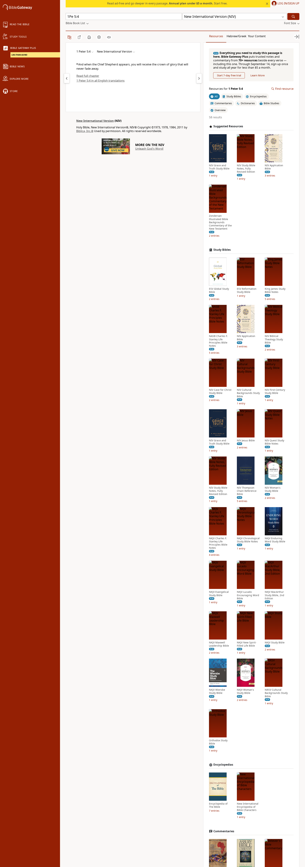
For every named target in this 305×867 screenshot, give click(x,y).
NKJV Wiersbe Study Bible (217, 691)
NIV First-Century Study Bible (275, 391)
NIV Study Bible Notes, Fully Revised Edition (246, 168)
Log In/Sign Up (288, 3)
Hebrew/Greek (236, 36)
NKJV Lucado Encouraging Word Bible (248, 595)
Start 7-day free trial (229, 75)
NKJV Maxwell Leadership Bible (219, 644)
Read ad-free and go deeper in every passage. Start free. (167, 3)
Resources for (226, 89)
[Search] (293, 16)
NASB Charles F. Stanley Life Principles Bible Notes (218, 340)
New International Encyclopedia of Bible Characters (247, 807)
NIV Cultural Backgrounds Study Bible (248, 393)
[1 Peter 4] (67, 78)
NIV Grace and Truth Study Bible (219, 167)
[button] (284, 3)
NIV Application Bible (274, 167)
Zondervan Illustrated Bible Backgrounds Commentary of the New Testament (220, 222)
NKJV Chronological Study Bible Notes (248, 540)
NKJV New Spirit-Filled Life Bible (246, 644)
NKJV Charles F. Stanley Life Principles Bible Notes (218, 543)
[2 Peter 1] (199, 78)
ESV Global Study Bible (219, 290)
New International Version (95, 121)
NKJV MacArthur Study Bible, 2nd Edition (274, 595)
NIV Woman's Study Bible (272, 489)
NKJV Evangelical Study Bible (219, 593)
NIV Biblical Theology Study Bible (274, 339)
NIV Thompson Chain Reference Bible (246, 491)
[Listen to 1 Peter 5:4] (109, 37)
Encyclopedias (223, 764)
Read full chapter (87, 76)
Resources (216, 36)
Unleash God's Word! (149, 149)
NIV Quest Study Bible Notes (274, 442)
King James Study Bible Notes (275, 290)
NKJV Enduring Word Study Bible (275, 540)
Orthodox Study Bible (218, 742)
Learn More (257, 75)
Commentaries (223, 831)
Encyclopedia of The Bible (218, 805)
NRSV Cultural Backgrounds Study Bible (276, 693)
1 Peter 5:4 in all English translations (100, 81)
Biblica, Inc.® (84, 131)
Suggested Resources (228, 126)
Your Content (257, 36)
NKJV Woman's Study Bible (245, 691)
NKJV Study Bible (275, 642)
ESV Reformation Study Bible (246, 290)
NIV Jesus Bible (246, 440)
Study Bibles (222, 250)
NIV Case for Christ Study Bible (220, 391)
